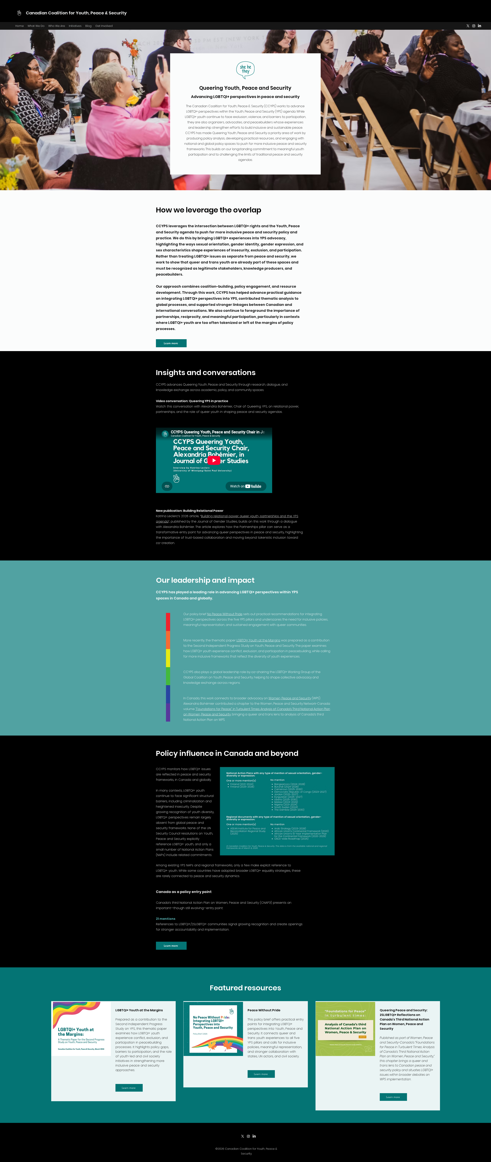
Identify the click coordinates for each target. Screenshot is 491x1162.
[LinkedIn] (479, 26)
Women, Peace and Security (290, 698)
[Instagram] (474, 26)
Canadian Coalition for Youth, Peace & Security (76, 13)
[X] (468, 26)
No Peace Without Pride (224, 614)
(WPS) (315, 698)
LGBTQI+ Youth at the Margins (258, 640)
